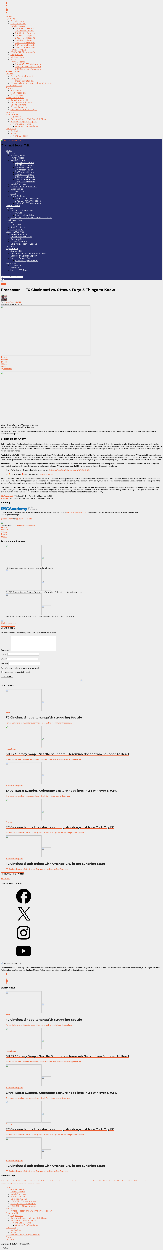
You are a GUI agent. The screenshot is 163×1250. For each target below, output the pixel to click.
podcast (42, 1180)
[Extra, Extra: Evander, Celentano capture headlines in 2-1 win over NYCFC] (28, 614)
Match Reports (18, 26)
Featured (11, 1180)
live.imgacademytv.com (76, 512)
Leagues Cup (17, 55)
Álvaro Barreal (122, 1180)
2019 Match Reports (24, 35)
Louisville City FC (8, 1183)
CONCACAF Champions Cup (24, 52)
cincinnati (46, 1180)
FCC (135, 1180)
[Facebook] (24, 904)
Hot (15, 1180)
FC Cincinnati (18, 525)
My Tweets (5, 878)
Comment (5, 650)
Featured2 (22, 1180)
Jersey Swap (16, 78)
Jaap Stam (72, 1180)
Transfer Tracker (18, 23)
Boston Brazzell (10, 302)
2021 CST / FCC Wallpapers (28, 69)
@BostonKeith (7, 519)
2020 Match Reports (25, 38)
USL (38, 1180)
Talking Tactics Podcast (22, 76)
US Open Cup (17, 57)
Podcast (9, 74)
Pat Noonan (53, 1180)
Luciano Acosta (89, 1180)
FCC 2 (13, 59)
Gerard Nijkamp (18, 1183)
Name (4, 654)
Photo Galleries (18, 62)
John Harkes (26, 1183)
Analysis (9, 88)
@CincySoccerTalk (24, 519)
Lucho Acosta (65, 1180)
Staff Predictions (18, 93)
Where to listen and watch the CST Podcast (31, 83)
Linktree (10, 112)
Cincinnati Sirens (18, 105)
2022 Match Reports (25, 43)
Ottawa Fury (29, 525)
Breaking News (18, 21)
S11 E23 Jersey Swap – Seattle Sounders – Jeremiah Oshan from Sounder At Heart (45, 592)
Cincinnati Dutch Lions (21, 102)
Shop (8, 1237)
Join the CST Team (19, 136)
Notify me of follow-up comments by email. (21, 668)
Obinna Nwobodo (35, 1183)
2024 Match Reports (25, 47)
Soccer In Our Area (15, 98)
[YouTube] (24, 959)
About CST (16, 133)
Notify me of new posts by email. (17, 672)
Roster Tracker (13, 71)
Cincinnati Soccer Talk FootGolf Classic (29, 119)
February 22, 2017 (47, 474)
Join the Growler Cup (21, 124)
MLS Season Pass (14, 86)
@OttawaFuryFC (56, 470)
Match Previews (18, 50)
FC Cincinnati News (15, 1189)
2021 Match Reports (24, 40)
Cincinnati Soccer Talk (31, 1180)
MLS (17, 1180)
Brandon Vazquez (80, 1180)
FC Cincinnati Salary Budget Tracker (23, 1235)
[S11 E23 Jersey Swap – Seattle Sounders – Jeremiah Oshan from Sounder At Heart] (28, 590)
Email (4, 659)
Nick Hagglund (140, 1180)
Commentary (17, 95)
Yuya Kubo (96, 1180)
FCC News (10, 19)
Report (116, 1180)
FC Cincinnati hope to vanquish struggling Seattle (29, 568)
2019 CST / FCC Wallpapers (28, 64)
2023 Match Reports (25, 45)
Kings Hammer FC (19, 100)
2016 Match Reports (24, 28)
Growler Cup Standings (26, 126)
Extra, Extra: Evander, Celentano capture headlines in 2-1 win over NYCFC (40, 616)
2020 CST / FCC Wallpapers (28, 66)
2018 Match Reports (24, 33)
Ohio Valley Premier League (24, 109)
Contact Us (11, 129)
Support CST (12, 114)
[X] (24, 923)
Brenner (111, 1180)
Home (9, 16)
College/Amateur (19, 107)
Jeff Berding (129, 1180)
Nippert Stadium (104, 1180)
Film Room (16, 90)
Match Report (148, 1180)
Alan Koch (59, 1180)
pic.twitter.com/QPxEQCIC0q (77, 470)
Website (4, 663)
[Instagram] (24, 941)
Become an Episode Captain (24, 121)
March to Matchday (24, 81)
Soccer (154, 1180)
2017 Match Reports (24, 31)
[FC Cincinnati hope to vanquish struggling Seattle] (28, 565)
